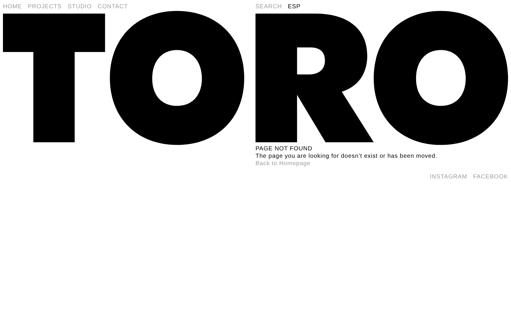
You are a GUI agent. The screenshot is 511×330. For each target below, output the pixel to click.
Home (12, 6)
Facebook (490, 176)
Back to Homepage (283, 163)
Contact (113, 6)
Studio (80, 6)
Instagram (448, 176)
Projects (45, 6)
